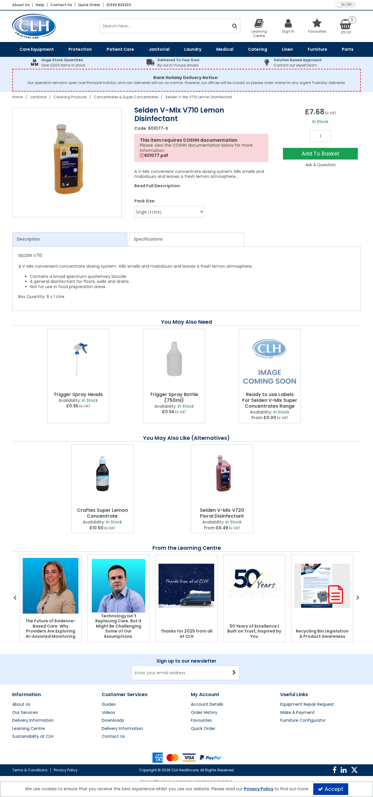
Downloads (113, 720)
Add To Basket (320, 153)
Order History (204, 712)
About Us (20, 5)
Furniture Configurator (303, 720)
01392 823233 (118, 5)
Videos (108, 712)
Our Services (25, 712)
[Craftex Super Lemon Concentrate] (102, 475)
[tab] (69, 239)
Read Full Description (157, 186)
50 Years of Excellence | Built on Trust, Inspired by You (254, 631)
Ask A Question (320, 165)
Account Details (207, 704)
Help (40, 5)
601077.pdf (155, 155)
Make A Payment (297, 712)
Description (28, 239)
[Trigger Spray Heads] (78, 359)
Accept (334, 789)
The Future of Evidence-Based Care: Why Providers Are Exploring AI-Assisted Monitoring (50, 628)
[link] (334, 770)
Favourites (201, 720)
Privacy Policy (66, 770)
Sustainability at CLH (32, 736)
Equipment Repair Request (307, 704)
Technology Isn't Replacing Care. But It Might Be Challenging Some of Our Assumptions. (118, 626)
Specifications (148, 239)
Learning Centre (28, 728)
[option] (67, 162)
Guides (109, 704)
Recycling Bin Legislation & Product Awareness (322, 633)
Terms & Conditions (29, 770)
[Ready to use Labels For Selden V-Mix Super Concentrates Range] (270, 359)
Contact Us (61, 5)
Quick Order (89, 5)
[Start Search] (234, 26)
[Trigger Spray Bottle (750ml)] (174, 359)
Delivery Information (33, 720)
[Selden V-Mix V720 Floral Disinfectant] (222, 475)
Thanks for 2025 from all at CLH (186, 633)
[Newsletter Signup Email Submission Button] (234, 672)
